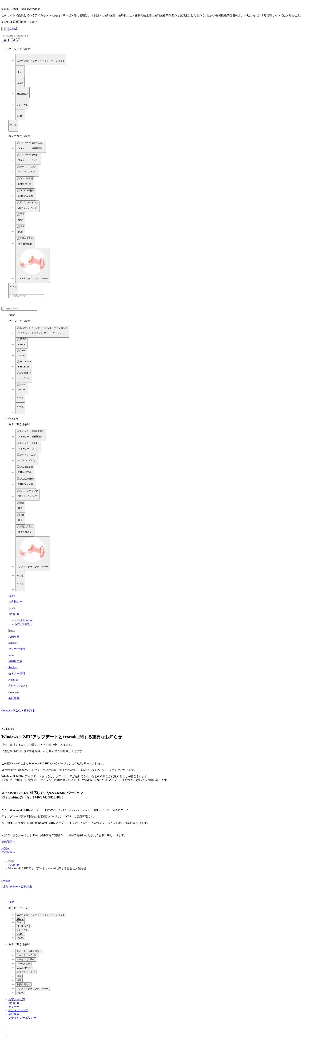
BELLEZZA (22, 926)
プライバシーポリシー (22, 1017)
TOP (11, 861)
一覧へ (5, 848)
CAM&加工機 (23, 963)
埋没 (19, 976)
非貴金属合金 (23, 984)
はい (5, 28)
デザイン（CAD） (26, 959)
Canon (20, 922)
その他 (20, 937)
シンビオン (22, 930)
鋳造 (19, 980)
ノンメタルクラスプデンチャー (32, 988)
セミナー (13, 1006)
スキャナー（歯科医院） (29, 951)
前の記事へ (8, 841)
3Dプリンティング (26, 972)
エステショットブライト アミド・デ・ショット (41, 914)
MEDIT (20, 934)
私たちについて (18, 1010)
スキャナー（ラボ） (27, 955)
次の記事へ (8, 852)
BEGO (20, 918)
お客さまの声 (16, 999)
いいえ (13, 28)
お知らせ (13, 864)
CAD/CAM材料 (24, 967)
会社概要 (13, 1014)
